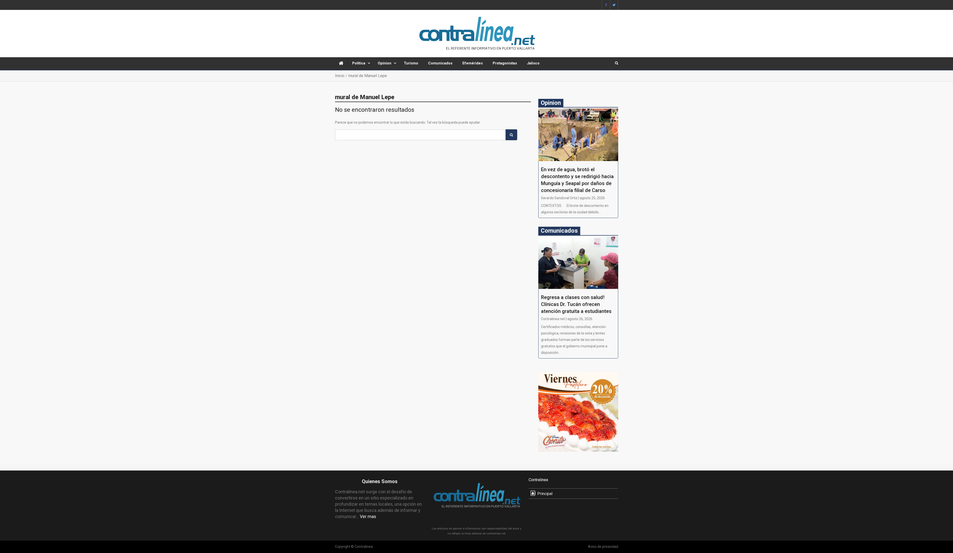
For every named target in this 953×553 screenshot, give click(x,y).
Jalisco (533, 63)
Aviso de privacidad (603, 547)
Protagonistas (505, 63)
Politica (358, 63)
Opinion (384, 63)
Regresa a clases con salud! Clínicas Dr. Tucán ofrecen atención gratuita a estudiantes (576, 304)
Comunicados (440, 63)
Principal (544, 493)
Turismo (411, 63)
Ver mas (368, 516)
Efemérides (472, 63)
